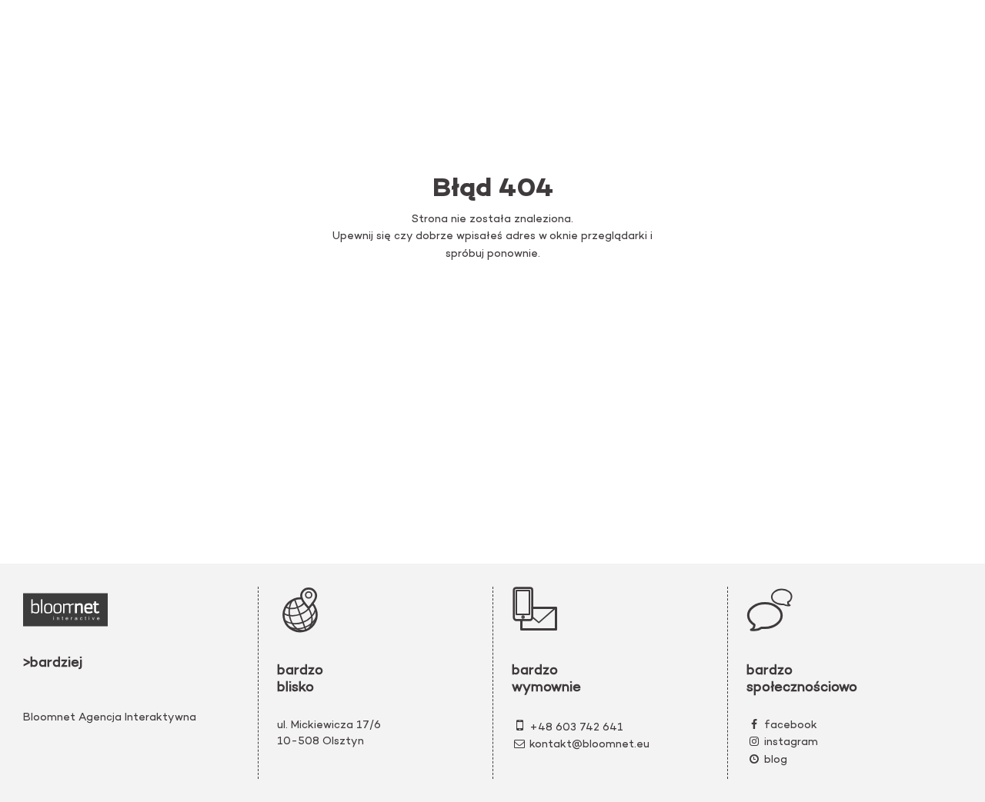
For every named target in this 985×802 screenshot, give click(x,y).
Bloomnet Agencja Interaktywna (109, 717)
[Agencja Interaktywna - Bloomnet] (65, 609)
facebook (790, 725)
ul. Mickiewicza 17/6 (329, 725)
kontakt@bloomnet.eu (589, 744)
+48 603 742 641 (576, 727)
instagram (791, 742)
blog (775, 760)
